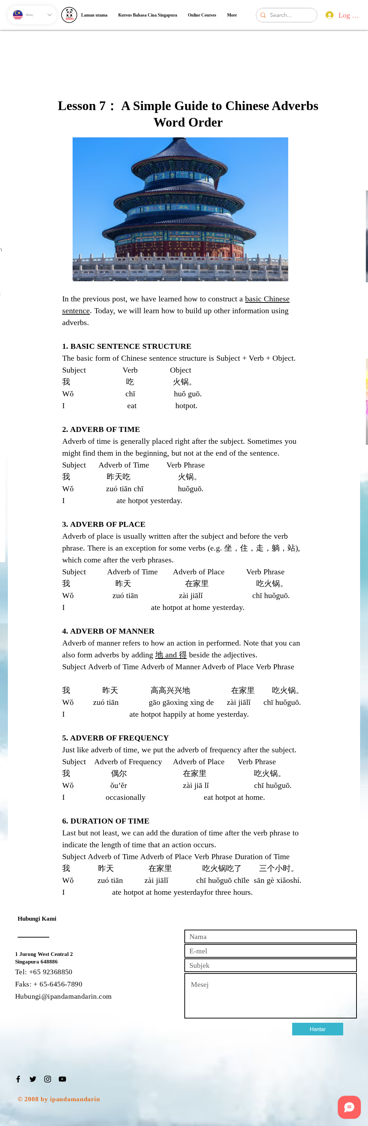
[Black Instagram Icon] (47, 1079)
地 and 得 (171, 654)
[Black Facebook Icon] (18, 1079)
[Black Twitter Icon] (32, 1079)
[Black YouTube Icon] (62, 1079)
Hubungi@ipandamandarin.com (63, 996)
